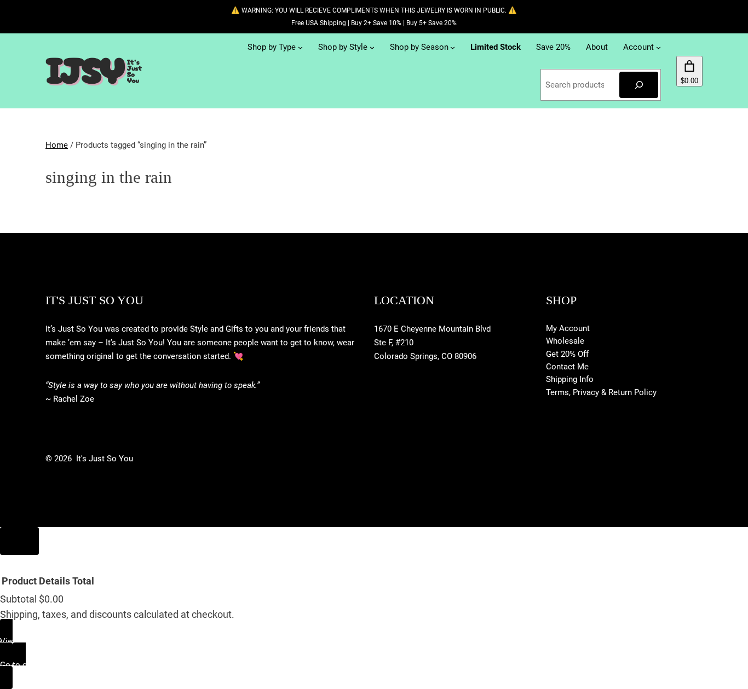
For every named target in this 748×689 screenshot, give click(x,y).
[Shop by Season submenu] (452, 47)
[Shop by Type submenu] (300, 47)
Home (56, 145)
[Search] (638, 85)
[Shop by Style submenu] (372, 47)
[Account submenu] (658, 47)
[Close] (19, 541)
